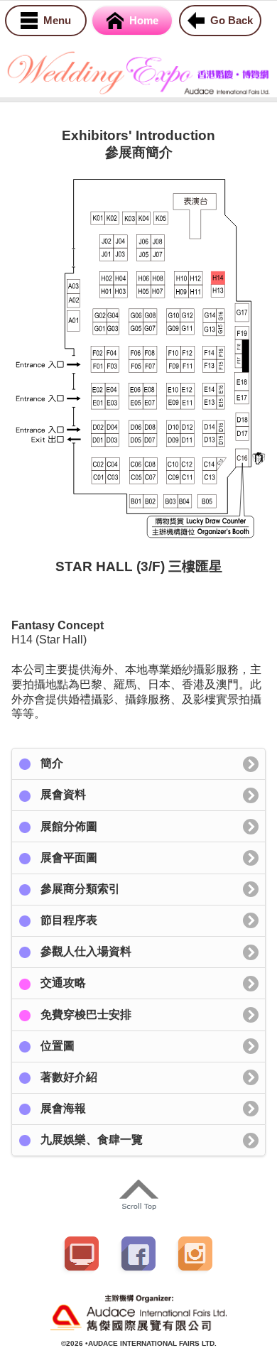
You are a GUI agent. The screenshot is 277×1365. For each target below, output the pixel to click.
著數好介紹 (68, 1077)
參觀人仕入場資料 (85, 951)
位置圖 (57, 1046)
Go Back (231, 20)
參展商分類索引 (80, 889)
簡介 (51, 763)
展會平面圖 (68, 858)
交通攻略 (63, 983)
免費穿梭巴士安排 (85, 1014)
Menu (57, 20)
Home (143, 20)
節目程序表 (68, 920)
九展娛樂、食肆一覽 (91, 1139)
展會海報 (63, 1108)
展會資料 (63, 794)
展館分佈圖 (68, 826)
